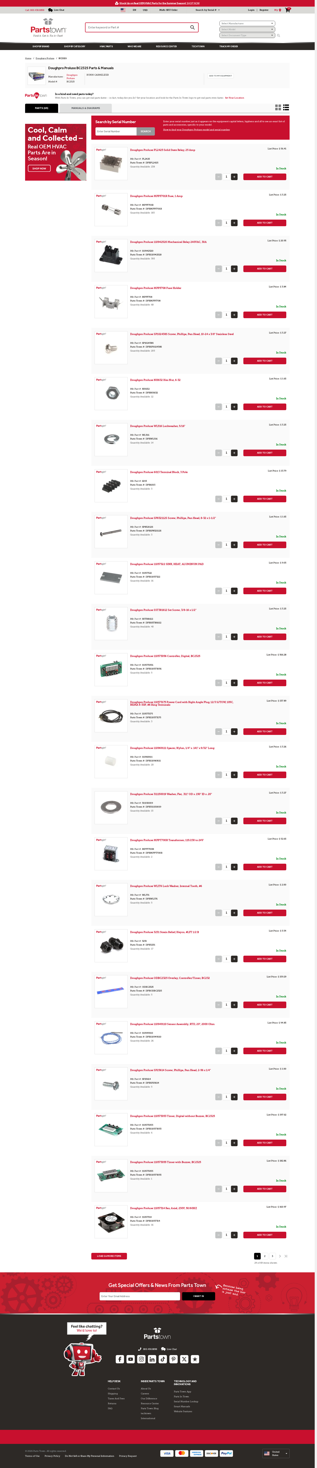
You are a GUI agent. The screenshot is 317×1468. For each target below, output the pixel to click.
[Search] (278, 35)
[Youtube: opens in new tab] (130, 1359)
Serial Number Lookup (186, 1401)
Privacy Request (128, 1456)
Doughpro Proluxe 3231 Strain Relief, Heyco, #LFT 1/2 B (164, 932)
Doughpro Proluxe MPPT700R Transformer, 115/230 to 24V (167, 840)
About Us (146, 1388)
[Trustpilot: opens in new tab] (195, 1359)
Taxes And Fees (116, 1398)
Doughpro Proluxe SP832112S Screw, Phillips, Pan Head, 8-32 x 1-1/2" (173, 518)
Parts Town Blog (150, 1408)
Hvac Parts (106, 46)
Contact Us (114, 1388)
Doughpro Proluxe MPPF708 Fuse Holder (155, 288)
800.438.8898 (37, 10)
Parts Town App (182, 1391)
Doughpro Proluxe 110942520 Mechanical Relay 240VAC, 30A (168, 242)
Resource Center (166, 46)
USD (145, 10)
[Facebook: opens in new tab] (120, 1359)
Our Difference (149, 1398)
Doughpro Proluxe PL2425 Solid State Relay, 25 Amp (162, 150)
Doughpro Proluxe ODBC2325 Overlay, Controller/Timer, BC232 (170, 978)
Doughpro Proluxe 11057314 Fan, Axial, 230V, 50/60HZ (163, 1208)
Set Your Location (234, 97)
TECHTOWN (198, 46)
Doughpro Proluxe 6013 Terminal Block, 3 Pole (159, 472)
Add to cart (265, 176)
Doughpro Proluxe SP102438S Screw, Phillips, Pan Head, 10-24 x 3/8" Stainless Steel (182, 334)
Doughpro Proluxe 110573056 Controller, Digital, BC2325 (165, 656)
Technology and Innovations (185, 1383)
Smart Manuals (182, 1406)
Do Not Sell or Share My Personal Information (89, 1456)
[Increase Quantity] (234, 177)
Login (251, 10)
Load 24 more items (109, 1256)
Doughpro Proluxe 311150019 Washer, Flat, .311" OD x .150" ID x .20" (171, 794)
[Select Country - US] (123, 10)
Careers (145, 1393)
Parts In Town (181, 1396)
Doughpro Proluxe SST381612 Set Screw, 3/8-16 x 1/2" (163, 610)
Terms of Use (32, 1456)
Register (264, 10)
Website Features (183, 1411)
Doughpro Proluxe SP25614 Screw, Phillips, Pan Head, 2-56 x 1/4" (170, 1070)
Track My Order (228, 46)
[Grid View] (278, 107)
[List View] (286, 107)
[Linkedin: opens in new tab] (152, 1359)
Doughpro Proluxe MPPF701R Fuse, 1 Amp (156, 196)
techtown (146, 1413)
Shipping (113, 1393)
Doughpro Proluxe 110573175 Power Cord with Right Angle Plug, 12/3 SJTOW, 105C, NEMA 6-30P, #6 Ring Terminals (181, 703)
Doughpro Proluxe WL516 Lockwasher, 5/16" (157, 426)
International (148, 1418)
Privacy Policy (52, 1456)
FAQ (110, 1408)
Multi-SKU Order (168, 10)
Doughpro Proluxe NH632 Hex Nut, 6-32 (155, 380)
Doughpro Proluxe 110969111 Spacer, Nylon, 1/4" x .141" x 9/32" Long (172, 748)
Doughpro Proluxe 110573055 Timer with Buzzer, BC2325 (165, 1162)
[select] (276, 1453)
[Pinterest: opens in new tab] (173, 1359)
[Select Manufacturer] (247, 23)
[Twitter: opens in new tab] (184, 1359)
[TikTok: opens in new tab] (163, 1359)
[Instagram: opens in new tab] (141, 1359)
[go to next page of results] (279, 1256)
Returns (112, 1403)
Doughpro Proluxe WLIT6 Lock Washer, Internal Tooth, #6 (166, 886)
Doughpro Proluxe (72, 77)
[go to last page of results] (286, 1256)
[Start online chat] (85, 1349)
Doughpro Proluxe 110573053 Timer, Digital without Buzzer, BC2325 (172, 1116)
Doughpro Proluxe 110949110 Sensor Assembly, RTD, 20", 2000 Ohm (172, 1024)
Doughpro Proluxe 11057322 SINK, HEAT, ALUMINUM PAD (167, 564)
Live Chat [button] (172, 1349)
